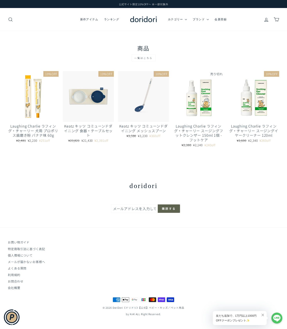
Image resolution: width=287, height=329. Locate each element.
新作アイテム (89, 19)
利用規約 (14, 275)
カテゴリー (176, 19)
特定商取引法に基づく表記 (26, 249)
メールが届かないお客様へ (26, 261)
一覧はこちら (143, 58)
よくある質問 (17, 268)
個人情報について (20, 255)
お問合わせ (15, 281)
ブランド (199, 19)
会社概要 (14, 287)
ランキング (111, 19)
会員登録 (221, 19)
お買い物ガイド (18, 242)
